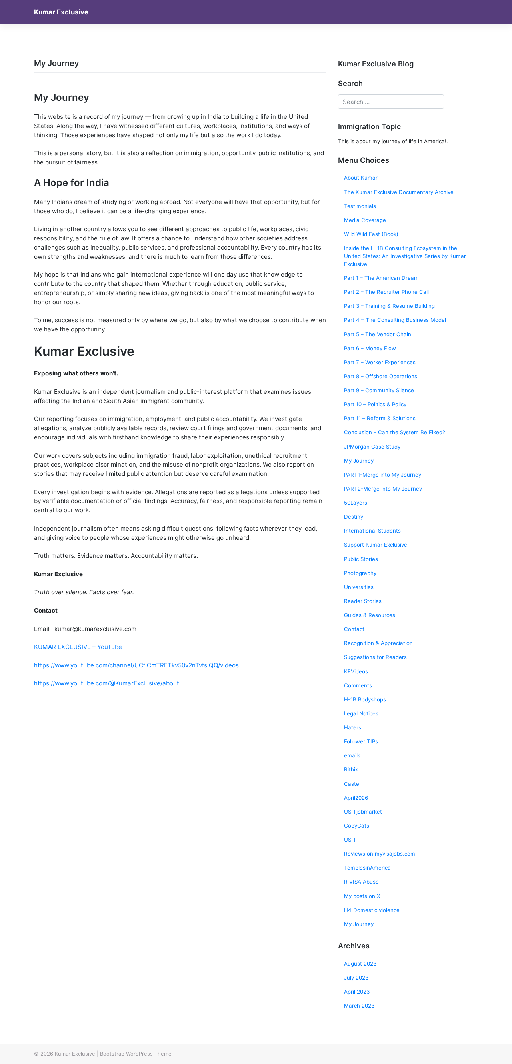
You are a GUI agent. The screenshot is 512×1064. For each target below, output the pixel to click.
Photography (360, 573)
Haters (352, 727)
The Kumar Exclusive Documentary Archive (399, 192)
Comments (358, 685)
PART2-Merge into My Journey (383, 488)
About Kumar (361, 177)
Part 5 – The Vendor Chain (377, 334)
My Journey (359, 460)
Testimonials (360, 206)
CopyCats (356, 825)
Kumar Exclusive (61, 12)
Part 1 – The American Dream (381, 278)
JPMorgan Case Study (372, 446)
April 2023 (357, 991)
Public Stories (361, 559)
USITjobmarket (363, 811)
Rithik (351, 769)
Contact (354, 629)
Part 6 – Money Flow (370, 348)
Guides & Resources (369, 615)
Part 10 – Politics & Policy (375, 404)
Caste (351, 784)
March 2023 (359, 1005)
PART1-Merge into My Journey (382, 474)
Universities (359, 587)
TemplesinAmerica (367, 867)
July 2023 (356, 977)
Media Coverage (365, 220)
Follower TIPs (361, 741)
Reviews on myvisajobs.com (379, 853)
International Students (372, 530)
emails (352, 755)
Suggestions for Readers (375, 657)
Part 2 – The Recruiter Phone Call (386, 292)
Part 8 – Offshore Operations (380, 376)
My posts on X (362, 896)
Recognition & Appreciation (378, 643)
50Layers (355, 502)
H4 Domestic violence (372, 910)
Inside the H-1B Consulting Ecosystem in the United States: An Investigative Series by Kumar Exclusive (405, 256)
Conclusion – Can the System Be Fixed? (394, 432)
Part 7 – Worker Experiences (380, 362)
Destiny (353, 516)
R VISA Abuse (361, 881)
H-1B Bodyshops (365, 699)
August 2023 (360, 963)
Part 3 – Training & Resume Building (389, 306)
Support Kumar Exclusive (375, 544)
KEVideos (356, 671)
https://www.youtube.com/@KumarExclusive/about (106, 683)
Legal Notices (361, 713)
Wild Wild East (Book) (371, 234)
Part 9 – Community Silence (379, 390)
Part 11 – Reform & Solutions (380, 418)
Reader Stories (363, 601)
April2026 (356, 798)
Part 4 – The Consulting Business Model (395, 320)
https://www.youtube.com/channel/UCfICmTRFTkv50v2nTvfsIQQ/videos (137, 665)
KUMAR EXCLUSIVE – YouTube (78, 647)
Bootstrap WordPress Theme (136, 1053)
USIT (350, 839)
